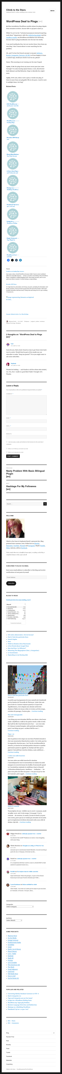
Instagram (31, 546)
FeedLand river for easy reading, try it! (18, 600)
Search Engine (12, 639)
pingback (33, 321)
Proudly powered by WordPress (25, 1069)
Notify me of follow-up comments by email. (18, 448)
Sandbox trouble (11, 37)
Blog (7, 1033)
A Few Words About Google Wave (18, 646)
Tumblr (42, 546)
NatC (12, 344)
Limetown (11, 971)
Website (9, 434)
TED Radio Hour (13, 974)
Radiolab (10, 956)
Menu (52, 11)
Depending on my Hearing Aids (18, 655)
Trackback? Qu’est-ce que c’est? (18, 1009)
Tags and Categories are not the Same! (20, 998)
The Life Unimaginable (15, 715)
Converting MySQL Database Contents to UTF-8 (23, 993)
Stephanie (13, 363)
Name (8, 418)
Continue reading (37, 711)
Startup (10, 960)
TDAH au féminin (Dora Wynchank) (19, 644)
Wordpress (26, 321)
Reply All (10, 958)
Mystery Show (12, 936)
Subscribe (11, 583)
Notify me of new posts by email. (16, 452)
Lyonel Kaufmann (15, 884)
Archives (9, 918)
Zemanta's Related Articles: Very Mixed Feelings (17, 314)
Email (8, 426)
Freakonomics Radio (14, 942)
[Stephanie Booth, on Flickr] (26, 528)
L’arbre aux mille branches (16, 756)
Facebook (24, 548)
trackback (42, 321)
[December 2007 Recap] (27, 288)
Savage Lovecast (13, 940)
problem (37, 321)
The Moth (11, 967)
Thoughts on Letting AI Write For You (33, 846)
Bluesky (36, 543)
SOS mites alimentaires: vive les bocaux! (21, 635)
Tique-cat (11, 734)
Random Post (10, 1037)
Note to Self (11, 976)
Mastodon (9, 546)
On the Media (12, 938)
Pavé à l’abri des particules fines (18, 695)
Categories (9, 904)
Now (9, 641)
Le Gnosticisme (13, 653)
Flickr (8, 548)
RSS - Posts (11, 1021)
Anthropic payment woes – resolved (31, 834)
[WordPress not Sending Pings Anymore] (27, 275)
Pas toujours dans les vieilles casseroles (27, 871)
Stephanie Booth (12, 321)
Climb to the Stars (16, 9)
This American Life (14, 965)
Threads (22, 546)
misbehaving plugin (34, 35)
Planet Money (12, 951)
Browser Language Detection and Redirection (22, 1005)
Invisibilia (11, 945)
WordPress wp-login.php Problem (19, 1002)
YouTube (16, 546)
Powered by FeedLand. (16, 623)
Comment (9, 394)
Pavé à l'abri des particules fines (18, 637)
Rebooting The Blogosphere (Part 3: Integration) (23, 650)
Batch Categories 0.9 (14, 996)
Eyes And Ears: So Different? (17, 648)
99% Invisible (12, 962)
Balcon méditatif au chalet (30, 884)
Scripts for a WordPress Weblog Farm (20, 1000)
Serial (9, 947)
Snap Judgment (13, 969)
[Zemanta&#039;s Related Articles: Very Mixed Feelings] (27, 304)
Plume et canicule (13, 806)
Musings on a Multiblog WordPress (19, 1007)
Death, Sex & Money (14, 949)
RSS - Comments (13, 1023)
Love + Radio (12, 953)
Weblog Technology (10, 323)
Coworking (9, 1064)
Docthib (12, 871)
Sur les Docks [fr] (13, 978)
